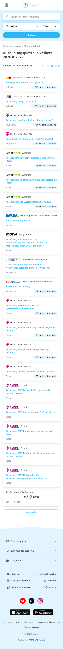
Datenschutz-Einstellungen (49, 622)
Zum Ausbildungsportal (22, 550)
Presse (52, 587)
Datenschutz (29, 622)
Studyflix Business (21, 587)
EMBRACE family (37, 640)
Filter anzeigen (52, 65)
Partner (52, 580)
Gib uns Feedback (31, 627)
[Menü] (6, 5)
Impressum (7, 622)
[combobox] (50, 26)
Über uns (16, 574)
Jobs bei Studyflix (47, 574)
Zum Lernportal (18, 541)
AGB (18, 622)
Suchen (31, 35)
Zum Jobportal (18, 560)
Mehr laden (31, 512)
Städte (27, 46)
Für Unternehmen (21, 580)
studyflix (34, 5)
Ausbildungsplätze (12, 46)
